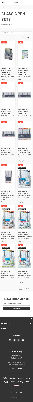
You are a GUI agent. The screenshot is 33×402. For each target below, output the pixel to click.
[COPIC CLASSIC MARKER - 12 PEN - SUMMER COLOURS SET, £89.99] (24, 218)
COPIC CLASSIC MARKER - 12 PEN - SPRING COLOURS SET (7, 274)
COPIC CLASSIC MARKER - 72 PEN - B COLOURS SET (23, 112)
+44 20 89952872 (17, 368)
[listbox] (19, 32)
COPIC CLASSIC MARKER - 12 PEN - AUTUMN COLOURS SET (8, 235)
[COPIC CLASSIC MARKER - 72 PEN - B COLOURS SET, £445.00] (24, 95)
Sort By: (4, 32)
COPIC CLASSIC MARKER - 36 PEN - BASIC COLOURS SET (24, 151)
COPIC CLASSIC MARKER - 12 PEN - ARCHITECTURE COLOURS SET (6, 72)
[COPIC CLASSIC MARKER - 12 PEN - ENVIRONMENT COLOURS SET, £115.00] (24, 54)
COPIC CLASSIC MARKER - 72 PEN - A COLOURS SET (7, 151)
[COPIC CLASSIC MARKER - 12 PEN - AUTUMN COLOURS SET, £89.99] (8, 218)
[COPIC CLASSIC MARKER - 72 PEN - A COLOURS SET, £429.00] (8, 133)
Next (27, 38)
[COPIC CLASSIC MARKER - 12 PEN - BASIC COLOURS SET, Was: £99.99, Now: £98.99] (8, 176)
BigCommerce (19, 397)
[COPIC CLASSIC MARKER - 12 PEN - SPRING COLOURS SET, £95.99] (8, 256)
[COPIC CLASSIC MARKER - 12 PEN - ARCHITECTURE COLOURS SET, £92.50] (8, 54)
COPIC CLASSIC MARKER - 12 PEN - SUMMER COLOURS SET (25, 235)
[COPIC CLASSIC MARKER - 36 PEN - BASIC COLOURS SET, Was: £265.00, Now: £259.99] (24, 133)
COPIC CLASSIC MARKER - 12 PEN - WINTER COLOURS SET (24, 194)
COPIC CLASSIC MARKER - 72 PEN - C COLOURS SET (7, 112)
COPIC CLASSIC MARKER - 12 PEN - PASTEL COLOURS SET (24, 274)
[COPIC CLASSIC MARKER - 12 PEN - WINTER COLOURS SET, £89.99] (24, 176)
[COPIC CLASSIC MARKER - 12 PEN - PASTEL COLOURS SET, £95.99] (24, 256)
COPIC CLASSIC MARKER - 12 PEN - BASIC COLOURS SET (7, 194)
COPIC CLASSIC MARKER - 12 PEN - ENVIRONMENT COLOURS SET (23, 72)
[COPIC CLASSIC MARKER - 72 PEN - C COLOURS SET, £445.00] (8, 95)
